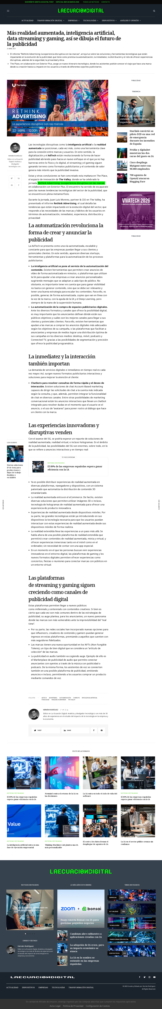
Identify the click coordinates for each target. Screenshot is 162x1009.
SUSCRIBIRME (64, 535)
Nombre (58, 503)
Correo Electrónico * (64, 493)
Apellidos (59, 512)
